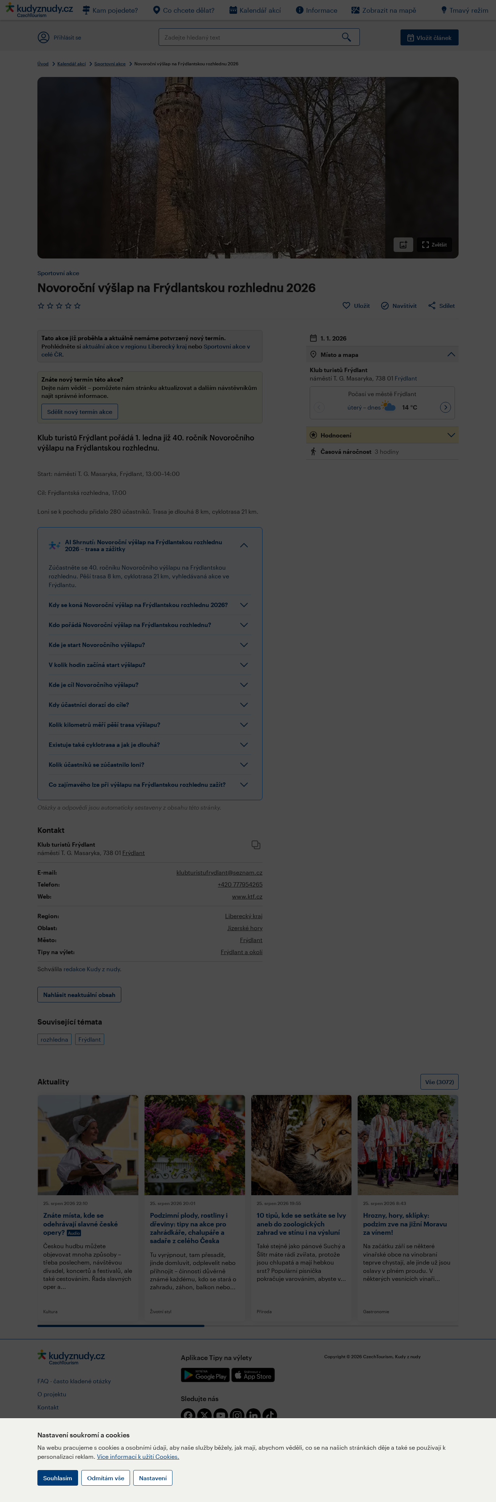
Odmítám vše (105, 1477)
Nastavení (153, 1477)
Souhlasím (57, 1477)
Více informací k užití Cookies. (138, 1456)
